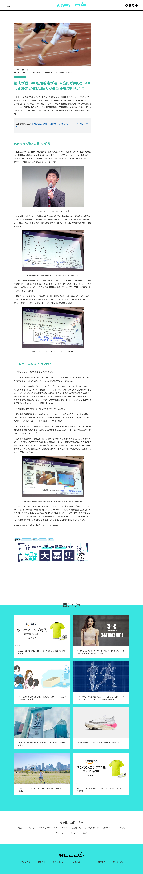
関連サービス (118, 862)
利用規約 (101, 862)
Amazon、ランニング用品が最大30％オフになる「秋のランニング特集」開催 (41, 652)
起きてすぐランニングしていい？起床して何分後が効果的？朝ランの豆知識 (41, 789)
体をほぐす (45, 827)
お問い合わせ (25, 862)
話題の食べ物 (93, 827)
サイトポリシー (59, 862)
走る (32, 827)
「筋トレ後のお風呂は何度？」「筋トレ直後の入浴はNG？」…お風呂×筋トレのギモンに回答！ (42, 697)
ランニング (42, 540)
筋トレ (50, 540)
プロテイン (109, 827)
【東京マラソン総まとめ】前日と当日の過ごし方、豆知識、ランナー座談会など (41, 743)
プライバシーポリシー (81, 862)
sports (16, 540)
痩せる (123, 827)
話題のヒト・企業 (79, 832)
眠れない (61, 832)
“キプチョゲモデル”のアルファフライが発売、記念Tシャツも (98, 742)
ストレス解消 (61, 827)
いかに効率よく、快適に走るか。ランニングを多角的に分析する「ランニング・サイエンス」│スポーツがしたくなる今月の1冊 (100, 697)
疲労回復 (77, 827)
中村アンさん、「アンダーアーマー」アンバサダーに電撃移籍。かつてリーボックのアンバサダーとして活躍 (100, 652)
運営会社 (41, 862)
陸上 (34, 540)
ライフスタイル (26, 540)
